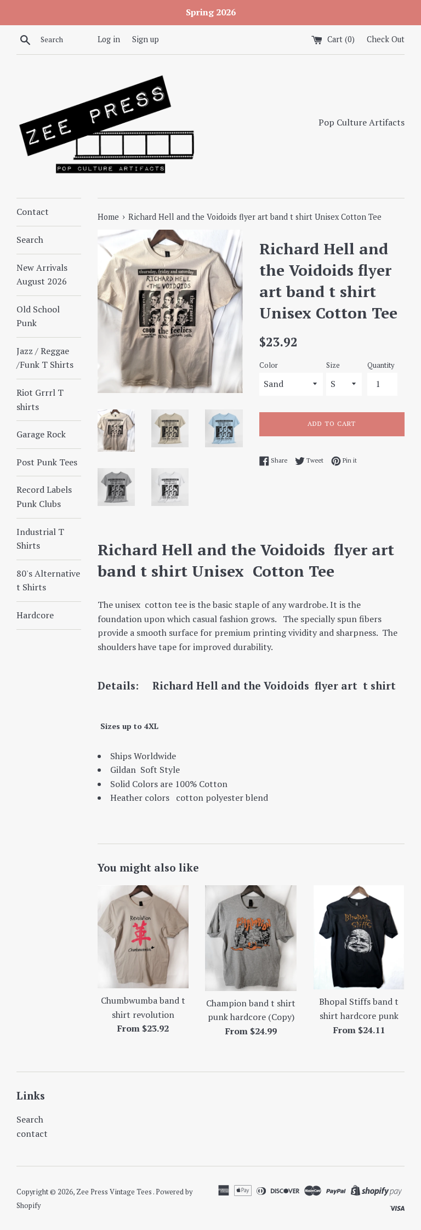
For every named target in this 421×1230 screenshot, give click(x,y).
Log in (109, 39)
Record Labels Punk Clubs (44, 496)
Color (268, 365)
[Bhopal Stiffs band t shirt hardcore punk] (359, 937)
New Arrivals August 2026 (41, 274)
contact (32, 1134)
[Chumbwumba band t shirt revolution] (143, 936)
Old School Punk (38, 316)
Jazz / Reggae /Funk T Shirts (44, 358)
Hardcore (35, 615)
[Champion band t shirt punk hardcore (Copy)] (251, 938)
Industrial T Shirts (40, 539)
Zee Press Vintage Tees (114, 1192)
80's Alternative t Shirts (48, 580)
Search (29, 240)
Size (333, 365)
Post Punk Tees (46, 462)
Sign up (145, 39)
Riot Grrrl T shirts (40, 399)
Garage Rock (41, 434)
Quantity (380, 365)
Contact (32, 212)
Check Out (386, 39)
